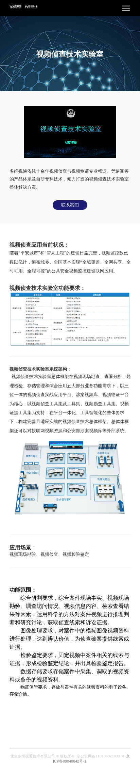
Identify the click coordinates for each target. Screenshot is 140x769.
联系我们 (70, 204)
